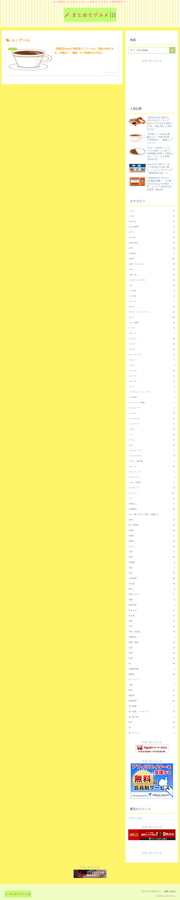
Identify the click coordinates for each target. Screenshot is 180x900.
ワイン (152, 498)
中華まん (152, 504)
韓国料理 (152, 701)
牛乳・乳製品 (152, 631)
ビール (152, 440)
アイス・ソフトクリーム (152, 312)
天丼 (152, 552)
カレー (152, 317)
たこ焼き (152, 296)
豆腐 (152, 685)
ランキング (152, 488)
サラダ (152, 349)
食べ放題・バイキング (152, 711)
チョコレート (152, 408)
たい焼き (152, 290)
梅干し (152, 589)
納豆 (152, 653)
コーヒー (152, 344)
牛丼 (152, 626)
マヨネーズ (152, 477)
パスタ (152, 429)
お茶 (152, 248)
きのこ (152, 269)
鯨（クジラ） (152, 733)
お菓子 (152, 259)
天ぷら (152, 546)
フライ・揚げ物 (152, 461)
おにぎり (152, 237)
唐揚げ (152, 541)
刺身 (152, 520)
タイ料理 (152, 397)
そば (152, 285)
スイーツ (152, 376)
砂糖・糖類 (152, 642)
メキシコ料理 (152, 482)
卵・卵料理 (152, 525)
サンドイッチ (152, 354)
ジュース (152, 370)
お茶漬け (152, 253)
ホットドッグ (152, 472)
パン (152, 434)
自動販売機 (152, 669)
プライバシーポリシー (151, 891)
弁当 (152, 573)
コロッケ (152, 333)
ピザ (152, 445)
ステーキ (152, 381)
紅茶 (152, 647)
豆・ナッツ (152, 679)
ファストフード (152, 450)
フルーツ (152, 466)
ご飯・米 (152, 275)
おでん (152, 232)
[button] (172, 50)
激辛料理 (152, 605)
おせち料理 (152, 227)
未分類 (152, 583)
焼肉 (152, 621)
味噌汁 (152, 530)
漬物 (152, 599)
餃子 (152, 722)
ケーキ (152, 328)
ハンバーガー (152, 418)
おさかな (152, 221)
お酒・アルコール (152, 264)
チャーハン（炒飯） (152, 402)
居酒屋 (152, 562)
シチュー (152, 360)
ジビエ (152, 365)
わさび (152, 306)
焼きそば (152, 610)
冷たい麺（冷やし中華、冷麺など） (152, 514)
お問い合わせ (170, 891)
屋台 (152, 567)
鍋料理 (152, 695)
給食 (152, 658)
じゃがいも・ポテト (152, 280)
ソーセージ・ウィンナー (152, 392)
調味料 (152, 674)
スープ (152, 386)
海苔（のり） (152, 594)
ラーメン (152, 493)
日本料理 (152, 578)
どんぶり (152, 301)
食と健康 (152, 706)
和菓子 (152, 536)
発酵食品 (152, 637)
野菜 (152, 690)
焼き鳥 (152, 615)
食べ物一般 (152, 717)
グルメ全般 (152, 322)
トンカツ (152, 413)
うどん (152, 211)
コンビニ (152, 338)
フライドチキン (152, 456)
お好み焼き (152, 243)
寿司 (152, 557)
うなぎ (152, 216)
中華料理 (152, 509)
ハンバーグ (152, 424)
